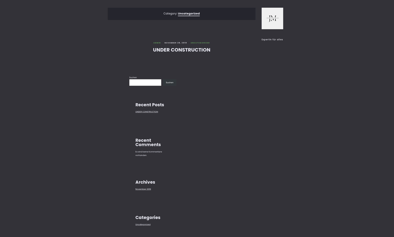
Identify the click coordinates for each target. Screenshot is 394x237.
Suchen (133, 77)
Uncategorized (200, 43)
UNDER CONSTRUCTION (181, 49)
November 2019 (143, 189)
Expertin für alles (272, 39)
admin (157, 43)
